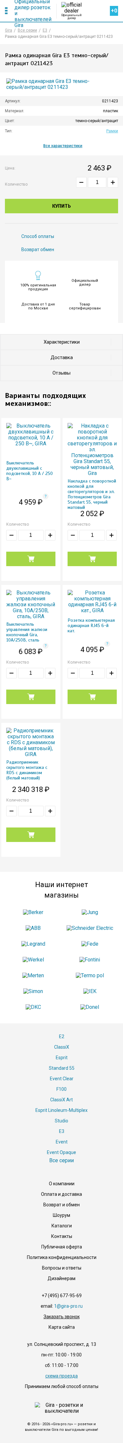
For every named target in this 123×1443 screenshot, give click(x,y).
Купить (61, 206)
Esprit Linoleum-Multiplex (61, 1110)
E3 (61, 1131)
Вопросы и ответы (61, 1268)
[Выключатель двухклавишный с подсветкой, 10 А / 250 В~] (30, 436)
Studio (61, 1120)
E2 (61, 1036)
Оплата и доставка (61, 1194)
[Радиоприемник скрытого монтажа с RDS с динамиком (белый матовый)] (30, 744)
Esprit (62, 1057)
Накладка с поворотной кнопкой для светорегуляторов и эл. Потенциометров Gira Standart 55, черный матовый (92, 494)
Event (62, 1141)
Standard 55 (61, 1068)
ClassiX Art (61, 1099)
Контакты (61, 1236)
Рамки (112, 131)
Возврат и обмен (61, 1204)
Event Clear (61, 1078)
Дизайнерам (61, 1278)
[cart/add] (30, 559)
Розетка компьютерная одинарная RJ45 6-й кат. (91, 626)
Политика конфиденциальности (61, 1257)
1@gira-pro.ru (68, 1306)
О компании (61, 1183)
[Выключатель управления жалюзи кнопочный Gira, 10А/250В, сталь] (30, 606)
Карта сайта (62, 1327)
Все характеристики (62, 146)
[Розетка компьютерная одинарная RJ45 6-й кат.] (92, 603)
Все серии (61, 1160)
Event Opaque (61, 1152)
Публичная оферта (61, 1246)
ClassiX (61, 1047)
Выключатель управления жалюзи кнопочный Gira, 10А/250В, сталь (26, 632)
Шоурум (61, 1215)
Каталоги (61, 1225)
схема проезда (61, 1375)
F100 (61, 1089)
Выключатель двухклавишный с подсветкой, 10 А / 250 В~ (29, 471)
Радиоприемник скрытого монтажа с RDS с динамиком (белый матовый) (26, 770)
